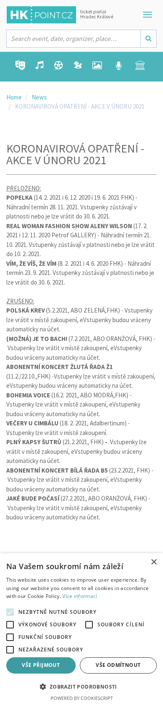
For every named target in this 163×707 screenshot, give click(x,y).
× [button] (153, 562)
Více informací (79, 596)
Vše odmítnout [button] (118, 665)
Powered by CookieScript (82, 698)
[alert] (81, 630)
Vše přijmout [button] (41, 665)
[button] (81, 687)
